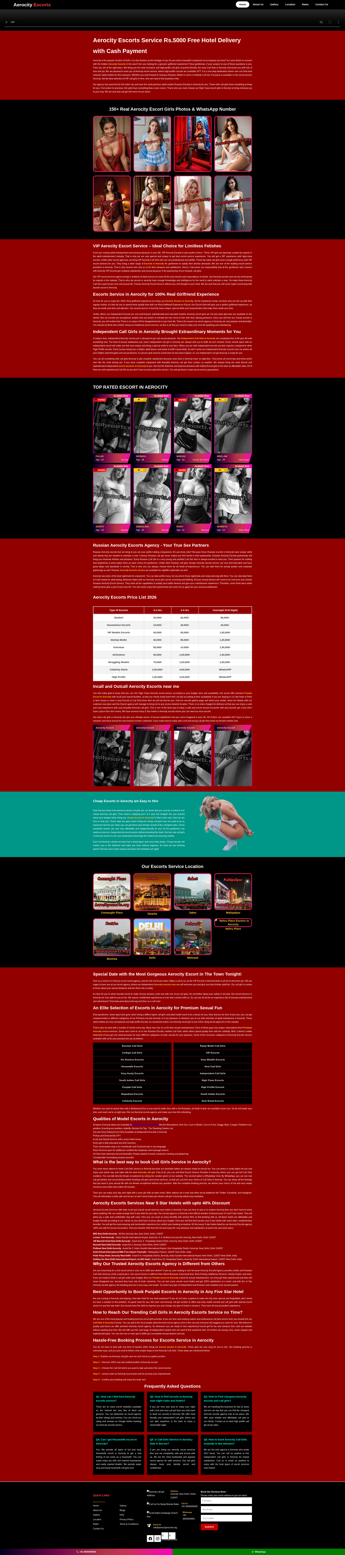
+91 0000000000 (189, 1506)
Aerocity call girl (146, 1172)
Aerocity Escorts (117, 64)
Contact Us (321, 4)
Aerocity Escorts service (132, 570)
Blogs (122, 1510)
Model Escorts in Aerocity (145, 1125)
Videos (123, 1506)
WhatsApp (260, 1552)
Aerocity (32, 4)
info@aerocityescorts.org (165, 1527)
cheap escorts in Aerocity (140, 818)
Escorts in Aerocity (154, 263)
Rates (305, 4)
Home (242, 4)
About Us (258, 4)
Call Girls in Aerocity (103, 1323)
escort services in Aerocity (132, 366)
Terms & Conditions (129, 1524)
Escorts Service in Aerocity (179, 301)
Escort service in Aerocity (172, 1347)
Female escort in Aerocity (165, 1278)
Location (290, 4)
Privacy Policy (126, 1519)
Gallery (274, 4)
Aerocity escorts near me (167, 984)
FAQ (122, 1515)
